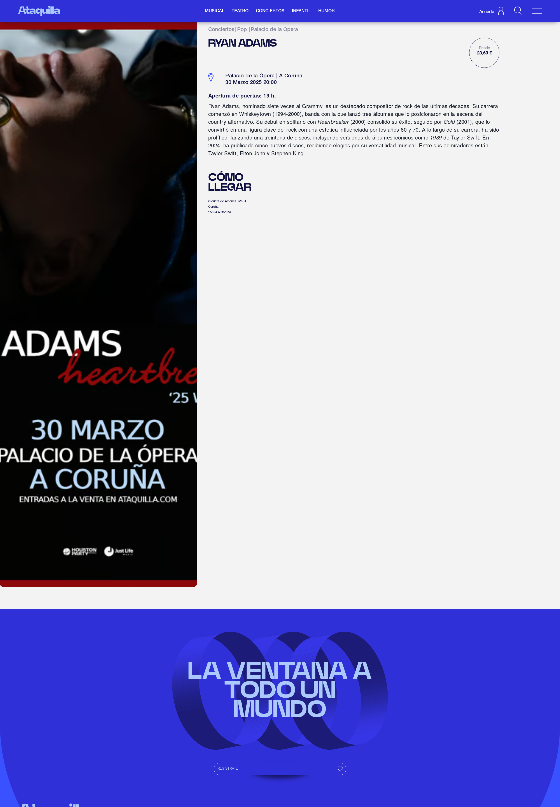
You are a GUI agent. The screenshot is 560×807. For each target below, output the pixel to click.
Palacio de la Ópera (274, 30)
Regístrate (227, 769)
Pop (242, 30)
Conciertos (221, 30)
